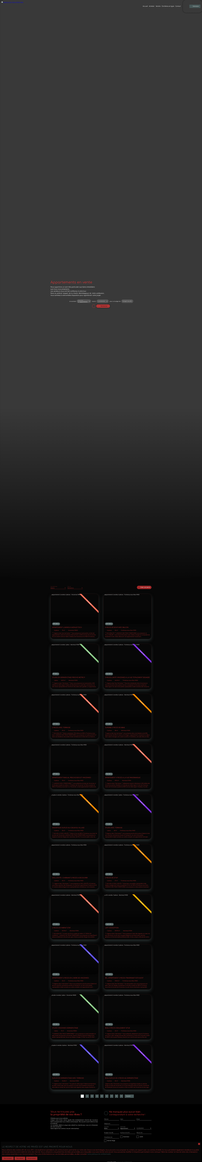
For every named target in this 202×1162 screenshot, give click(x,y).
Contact (178, 6)
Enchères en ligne (168, 6)
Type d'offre (106, 1126)
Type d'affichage (53, 586)
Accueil (145, 6)
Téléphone (107, 1123)
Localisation (101, 301)
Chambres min (108, 1137)
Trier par (69, 586)
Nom (121, 1119)
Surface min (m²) (125, 1132)
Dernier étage (111, 1140)
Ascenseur (126, 1136)
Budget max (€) (127, 301)
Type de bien (80, 300)
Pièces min (140, 1132)
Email (138, 1119)
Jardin (141, 1136)
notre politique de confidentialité (99, 1154)
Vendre (158, 6)
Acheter (151, 6)
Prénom (106, 1119)
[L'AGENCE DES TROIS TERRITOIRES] (12, 6)
